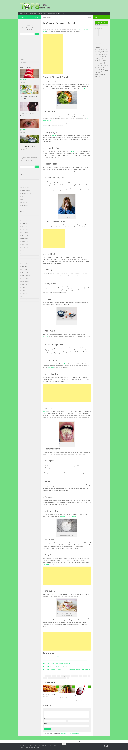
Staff (56, 741)
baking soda (104, 47)
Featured (23, 184)
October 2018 (24, 278)
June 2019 (23, 254)
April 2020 (23, 223)
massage (96, 63)
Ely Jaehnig (46, 27)
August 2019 (24, 247)
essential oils (99, 53)
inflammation (97, 62)
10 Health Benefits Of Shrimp (50, 694)
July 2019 (23, 250)
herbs (96, 58)
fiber (101, 54)
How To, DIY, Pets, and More (53, 13)
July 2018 (23, 287)
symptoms (102, 71)
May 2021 (23, 217)
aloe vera (97, 46)
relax (99, 69)
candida (58, 676)
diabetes (72, 676)
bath (96, 49)
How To (22, 196)
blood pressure (48, 676)
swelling (97, 71)
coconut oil (54, 135)
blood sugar (54, 676)
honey (104, 60)
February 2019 (24, 266)
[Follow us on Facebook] (36, 17)
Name (45, 718)
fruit (105, 54)
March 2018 (23, 300)
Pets (21, 144)
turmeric (97, 73)
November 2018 (24, 275)
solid (62, 678)
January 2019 (24, 269)
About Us (50, 741)
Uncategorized (24, 205)
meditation (100, 63)
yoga (100, 76)
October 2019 (24, 241)
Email (69, 718)
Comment (46, 709)
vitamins (102, 74)
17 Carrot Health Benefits (65, 695)
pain (96, 67)
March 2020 (23, 226)
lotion (49, 678)
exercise (97, 55)
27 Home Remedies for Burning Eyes (29, 130)
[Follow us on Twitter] (38, 17)
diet (99, 51)
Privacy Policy (77, 741)
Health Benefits (32, 13)
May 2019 (23, 257)
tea (106, 71)
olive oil (102, 65)
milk (104, 63)
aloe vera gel (101, 46)
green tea (104, 56)
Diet (22, 174)
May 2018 (23, 293)
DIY (20, 95)
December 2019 (24, 235)
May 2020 (23, 220)
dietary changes (104, 51)
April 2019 (23, 260)
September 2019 (24, 244)
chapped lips (63, 676)
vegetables (102, 72)
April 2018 (23, 297)
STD (65, 678)
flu (83, 676)
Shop (63, 13)
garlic (96, 56)
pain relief (100, 67)
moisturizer (58, 678)
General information (25, 187)
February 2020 (24, 229)
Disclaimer (69, 741)
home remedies (99, 59)
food (86, 676)
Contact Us (61, 741)
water (97, 76)
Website (45, 723)
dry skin (80, 676)
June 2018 (23, 290)
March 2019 (23, 263)
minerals (97, 65)
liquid (89, 676)
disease (76, 676)
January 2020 (24, 232)
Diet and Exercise (42, 13)
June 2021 (23, 214)
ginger (100, 56)
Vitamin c (97, 74)
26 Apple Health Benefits (26, 81)
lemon (101, 62)
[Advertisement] (53, 54)
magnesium (105, 62)
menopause (53, 678)
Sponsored (23, 202)
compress (96, 51)
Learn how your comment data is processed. (70, 733)
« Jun (96, 39)
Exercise (23, 181)
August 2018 (24, 284)
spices (103, 69)
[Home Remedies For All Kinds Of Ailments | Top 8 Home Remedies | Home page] (35, 6)
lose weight (45, 678)
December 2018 (24, 272)
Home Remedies (23, 13)
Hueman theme (36, 747)
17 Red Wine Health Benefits (82, 698)
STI (67, 678)
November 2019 (24, 238)
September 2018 (24, 281)
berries (98, 49)
